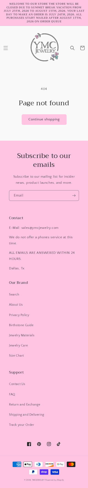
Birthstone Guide (21, 325)
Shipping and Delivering (26, 415)
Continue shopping (44, 119)
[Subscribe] (74, 195)
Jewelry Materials (21, 335)
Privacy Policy (19, 315)
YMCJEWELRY (38, 480)
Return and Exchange (24, 404)
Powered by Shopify (54, 480)
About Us (16, 305)
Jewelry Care (18, 345)
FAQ (12, 394)
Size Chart (16, 355)
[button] (6, 48)
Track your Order (21, 425)
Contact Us (17, 384)
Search (14, 294)
